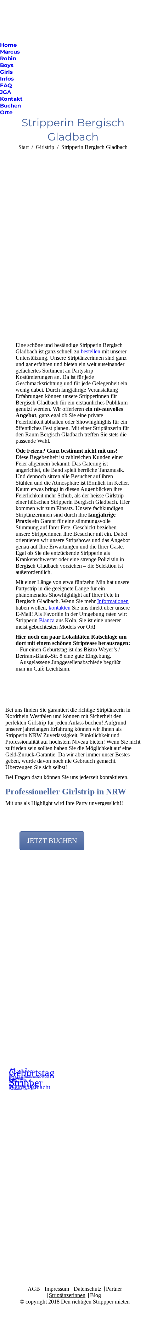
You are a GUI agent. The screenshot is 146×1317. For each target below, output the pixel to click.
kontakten (60, 608)
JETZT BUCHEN (52, 840)
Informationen (113, 601)
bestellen (90, 351)
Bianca (47, 620)
